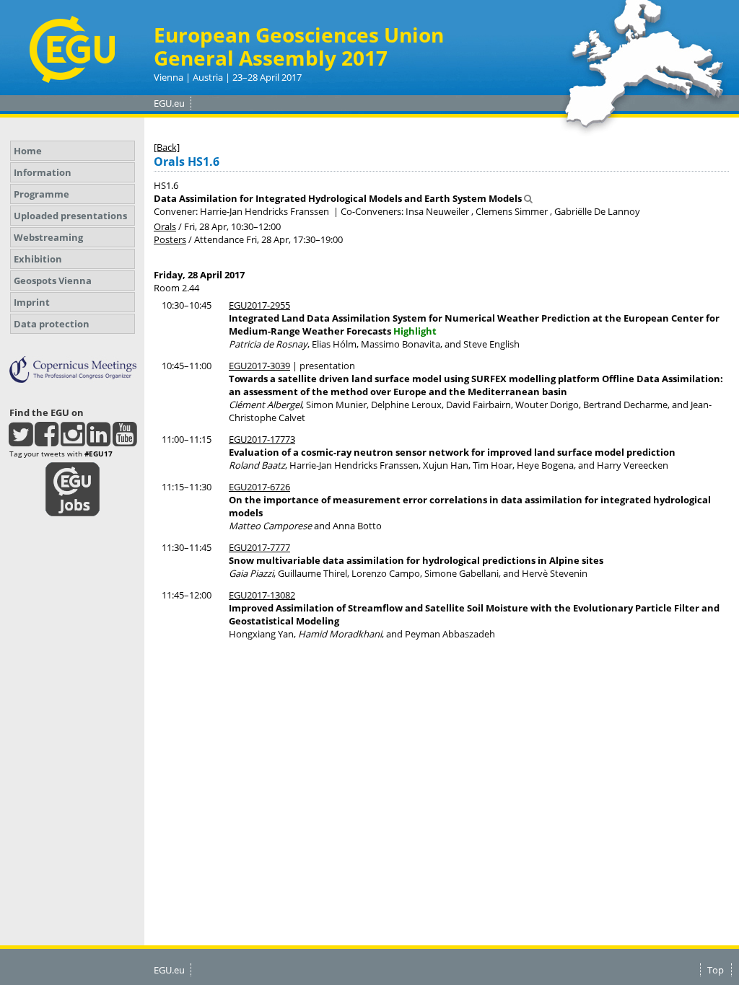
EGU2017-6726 (259, 486)
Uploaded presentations (70, 215)
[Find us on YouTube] (124, 440)
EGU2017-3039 (259, 365)
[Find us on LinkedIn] (98, 440)
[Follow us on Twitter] (20, 440)
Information (42, 172)
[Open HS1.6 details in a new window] (528, 198)
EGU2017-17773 (262, 439)
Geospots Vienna (53, 280)
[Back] (167, 147)
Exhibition (38, 258)
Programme (41, 193)
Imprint (32, 302)
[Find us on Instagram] (72, 440)
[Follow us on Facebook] (46, 440)
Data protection (51, 323)
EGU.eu (169, 103)
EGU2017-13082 (262, 594)
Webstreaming (48, 237)
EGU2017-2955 (259, 305)
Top (715, 969)
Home (28, 150)
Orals (165, 226)
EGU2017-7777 (259, 547)
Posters (170, 239)
